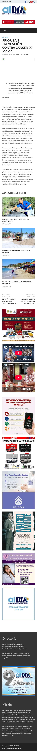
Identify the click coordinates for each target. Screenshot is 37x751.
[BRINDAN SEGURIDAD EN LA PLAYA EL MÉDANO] (18, 270)
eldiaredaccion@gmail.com (18, 649)
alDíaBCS (16, 746)
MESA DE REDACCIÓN (21, 54)
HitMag (19, 748)
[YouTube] (31, 1)
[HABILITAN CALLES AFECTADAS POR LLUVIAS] (18, 238)
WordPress (12, 748)
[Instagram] (33, 1)
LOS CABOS (5, 37)
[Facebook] (25, 1)
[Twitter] (28, 1)
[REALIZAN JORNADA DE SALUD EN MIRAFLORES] (18, 207)
